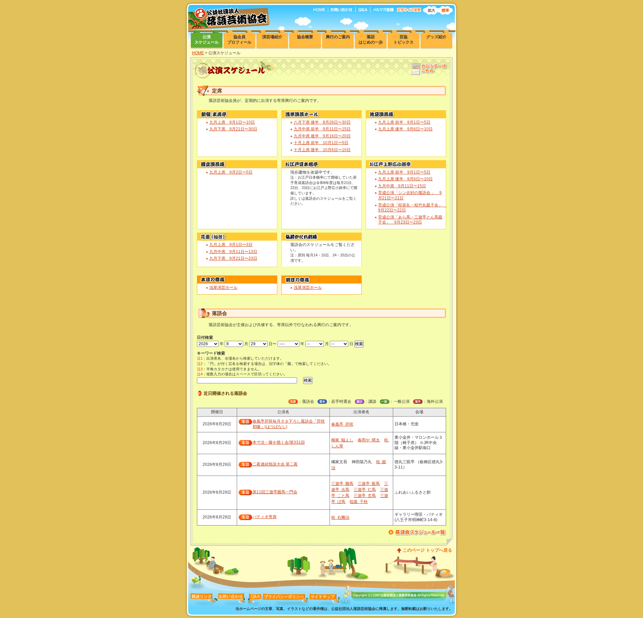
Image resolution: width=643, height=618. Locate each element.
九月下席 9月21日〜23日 (233, 258)
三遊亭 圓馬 (342, 483)
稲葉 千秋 (359, 501)
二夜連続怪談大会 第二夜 (275, 464)
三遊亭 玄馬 (365, 495)
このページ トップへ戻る (427, 550)
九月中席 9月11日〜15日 (402, 186)
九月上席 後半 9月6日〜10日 (405, 129)
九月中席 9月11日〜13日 (233, 251)
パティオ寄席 (265, 516)
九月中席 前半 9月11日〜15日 (322, 129)
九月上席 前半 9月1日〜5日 (404, 122)
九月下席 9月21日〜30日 (233, 129)
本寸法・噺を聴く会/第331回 (279, 442)
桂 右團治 (340, 517)
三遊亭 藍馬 (369, 483)
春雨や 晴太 (369, 440)
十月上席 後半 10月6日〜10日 (322, 149)
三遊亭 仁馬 (365, 489)
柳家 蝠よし (342, 440)
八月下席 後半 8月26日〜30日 (322, 122)
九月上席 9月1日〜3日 (231, 244)
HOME (198, 53)
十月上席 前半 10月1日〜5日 (321, 142)
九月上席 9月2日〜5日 (231, 172)
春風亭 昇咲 (342, 424)
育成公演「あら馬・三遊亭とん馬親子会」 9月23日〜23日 (410, 220)
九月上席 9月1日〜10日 (232, 122)
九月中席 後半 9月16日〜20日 (322, 136)
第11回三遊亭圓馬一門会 (275, 492)
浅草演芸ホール (223, 287)
